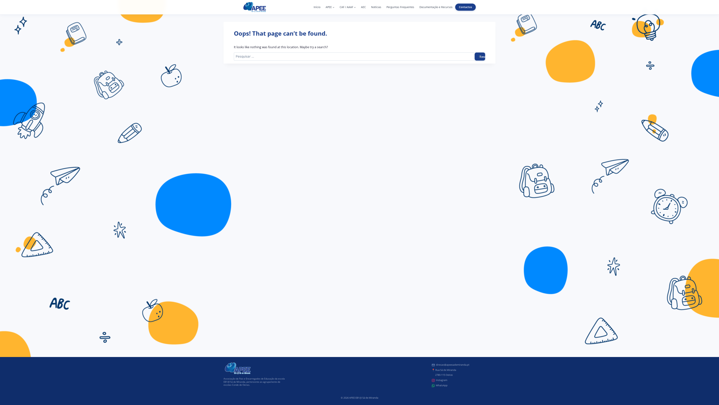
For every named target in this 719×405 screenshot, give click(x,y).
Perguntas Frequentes (400, 7)
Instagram (441, 380)
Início (317, 7)
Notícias (376, 7)
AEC (363, 7)
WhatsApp (442, 385)
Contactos (465, 7)
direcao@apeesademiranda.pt (452, 364)
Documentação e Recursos (436, 7)
